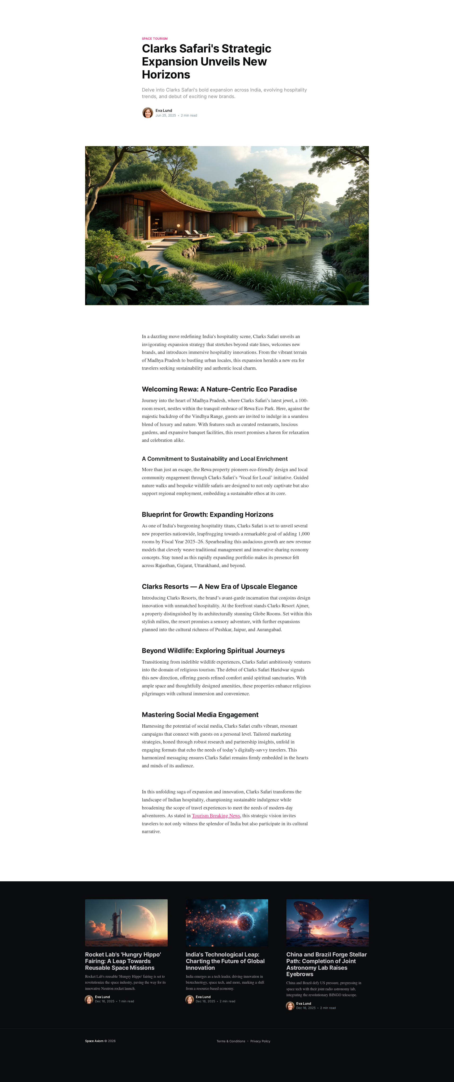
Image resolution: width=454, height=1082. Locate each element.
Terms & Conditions (231, 1041)
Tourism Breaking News (216, 815)
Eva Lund (164, 110)
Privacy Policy (260, 1041)
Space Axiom (94, 1041)
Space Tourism (155, 38)
